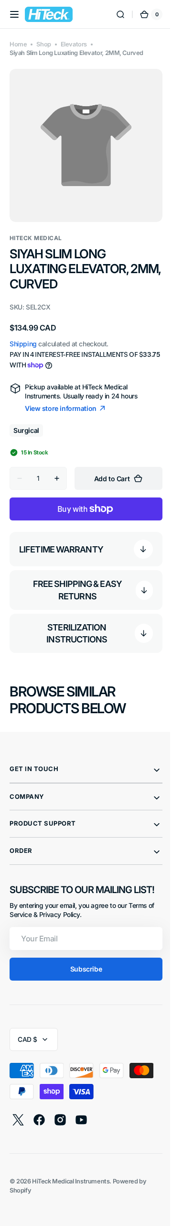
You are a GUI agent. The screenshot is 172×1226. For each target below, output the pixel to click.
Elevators (74, 44)
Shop (43, 44)
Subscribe (82, 962)
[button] (14, 14)
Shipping (23, 336)
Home (18, 44)
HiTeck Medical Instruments (70, 1174)
